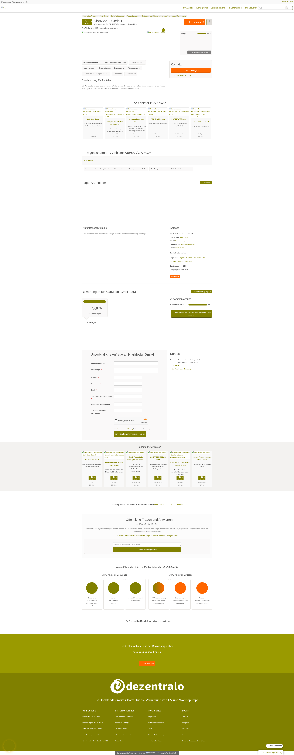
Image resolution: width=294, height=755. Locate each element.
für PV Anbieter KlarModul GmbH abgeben (92, 602)
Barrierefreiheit (275, 746)
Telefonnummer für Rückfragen (98, 412)
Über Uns (185, 729)
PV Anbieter (188, 8)
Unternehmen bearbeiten (124, 717)
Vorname (94, 378)
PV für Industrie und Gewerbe (92, 729)
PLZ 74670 (184, 237)
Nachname (95, 384)
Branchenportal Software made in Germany (130, 753)
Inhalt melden (177, 504)
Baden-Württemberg (188, 244)
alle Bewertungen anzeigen (200, 52)
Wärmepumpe (202, 8)
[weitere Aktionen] (209, 22)
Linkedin (185, 717)
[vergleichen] (85, 34)
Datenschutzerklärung (125, 429)
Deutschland (179, 248)
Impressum (152, 717)
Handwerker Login (286, 1)
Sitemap (185, 735)
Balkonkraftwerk (218, 8)
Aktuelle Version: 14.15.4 (169, 753)
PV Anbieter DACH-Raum (91, 717)
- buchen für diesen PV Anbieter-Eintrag (202, 600)
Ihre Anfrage (96, 369)
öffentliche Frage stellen (148, 549)
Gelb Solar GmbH (93, 119)
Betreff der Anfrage (98, 363)
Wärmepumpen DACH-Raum (92, 723)
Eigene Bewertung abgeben (202, 292)
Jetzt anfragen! (196, 22)
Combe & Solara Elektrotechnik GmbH (179, 463)
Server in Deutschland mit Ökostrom (195, 741)
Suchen (291, 8)
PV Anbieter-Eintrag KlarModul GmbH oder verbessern (158, 602)
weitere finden (113, 600)
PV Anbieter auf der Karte (182, 76)
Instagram (185, 723)
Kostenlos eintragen (122, 723)
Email (93, 390)
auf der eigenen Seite (180, 600)
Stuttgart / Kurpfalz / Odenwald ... (182, 261)
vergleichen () (272, 753)
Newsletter (119, 741)
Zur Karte (175, 365)
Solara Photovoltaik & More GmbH (202, 458)
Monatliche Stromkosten (100, 404)
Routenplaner (206, 183)
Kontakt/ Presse (157, 741)
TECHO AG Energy (158, 119)
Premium (207, 105)
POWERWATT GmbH (179, 119)
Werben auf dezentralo (123, 735)
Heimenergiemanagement (136, 120)
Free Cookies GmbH (201, 122)
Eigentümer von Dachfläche (101, 396)
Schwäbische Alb (199, 258)
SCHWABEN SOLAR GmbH (158, 458)
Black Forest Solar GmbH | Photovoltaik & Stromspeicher (136, 459)
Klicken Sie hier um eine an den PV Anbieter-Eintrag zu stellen (148, 536)
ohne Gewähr (160, 504)
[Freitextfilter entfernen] (286, 7)
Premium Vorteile (121, 729)
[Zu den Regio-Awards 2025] (9, 746)
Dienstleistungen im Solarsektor (93, 735)
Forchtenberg (180, 241)
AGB (150, 729)
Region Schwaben (185, 258)
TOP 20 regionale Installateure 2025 (95, 741)
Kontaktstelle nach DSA (156, 723)
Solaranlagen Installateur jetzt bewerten (192, 313)
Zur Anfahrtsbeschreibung (181, 369)
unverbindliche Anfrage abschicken (130, 434)
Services (88, 160)
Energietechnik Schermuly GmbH (114, 123)
